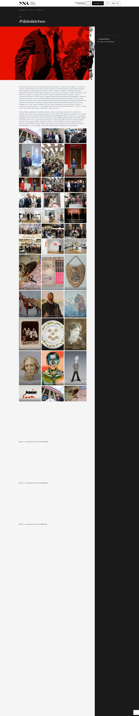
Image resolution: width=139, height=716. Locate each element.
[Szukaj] (107, 3)
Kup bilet (96, 3)
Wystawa (31, 10)
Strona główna (23, 10)
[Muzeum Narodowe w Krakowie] (27, 3)
